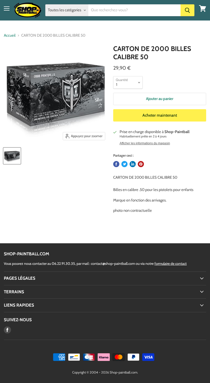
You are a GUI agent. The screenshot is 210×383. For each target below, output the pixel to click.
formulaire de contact (170, 263)
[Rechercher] (187, 10)
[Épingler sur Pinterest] (141, 164)
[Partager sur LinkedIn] (133, 164)
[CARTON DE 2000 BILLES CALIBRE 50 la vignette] (12, 156)
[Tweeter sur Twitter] (124, 164)
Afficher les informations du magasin (145, 143)
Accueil (10, 35)
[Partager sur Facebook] (116, 164)
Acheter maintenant (159, 115)
